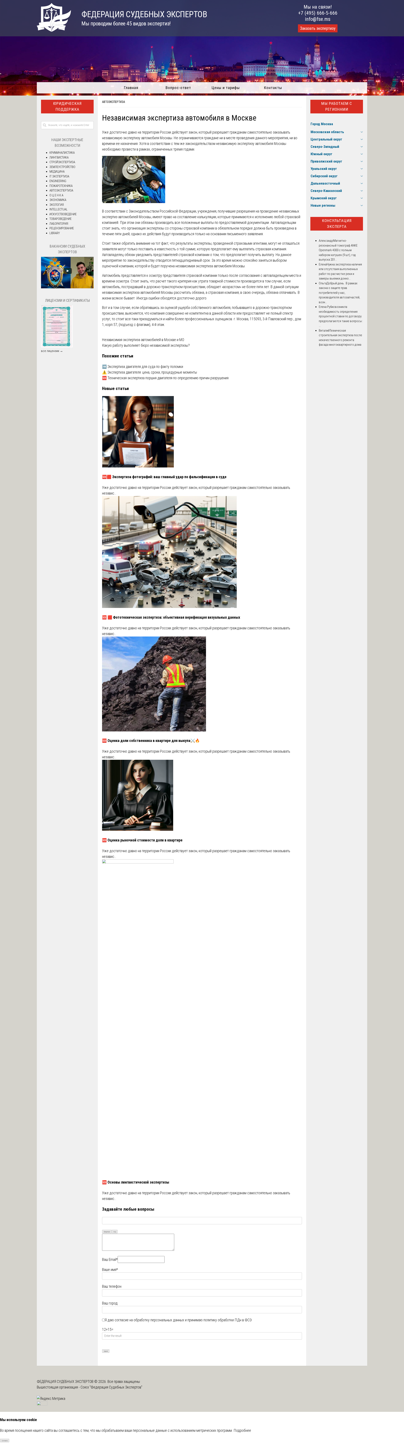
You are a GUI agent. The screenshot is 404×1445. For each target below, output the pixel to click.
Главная (131, 87)
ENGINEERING (57, 181)
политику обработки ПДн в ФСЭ (227, 1320)
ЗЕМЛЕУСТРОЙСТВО (62, 167)
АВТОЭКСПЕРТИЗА (113, 102)
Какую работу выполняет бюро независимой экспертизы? (146, 345)
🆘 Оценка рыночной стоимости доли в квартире (142, 840)
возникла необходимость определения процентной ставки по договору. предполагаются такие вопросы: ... (341, 316)
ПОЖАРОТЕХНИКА (61, 186)
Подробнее (242, 1430)
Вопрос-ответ (178, 87)
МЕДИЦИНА (57, 171)
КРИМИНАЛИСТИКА (62, 153)
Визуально (107, 1232)
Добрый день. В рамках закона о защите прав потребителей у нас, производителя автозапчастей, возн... (339, 292)
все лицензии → (52, 351)
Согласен (5, 1441)
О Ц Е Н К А (56, 195)
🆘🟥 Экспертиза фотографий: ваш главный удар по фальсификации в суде (164, 477)
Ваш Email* (110, 1259)
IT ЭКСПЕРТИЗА (59, 176)
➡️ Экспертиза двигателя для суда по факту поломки (142, 366)
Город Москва (322, 124)
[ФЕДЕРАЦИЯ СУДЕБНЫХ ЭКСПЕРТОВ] (54, 30)
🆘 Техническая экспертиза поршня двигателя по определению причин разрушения (165, 378)
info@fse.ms (317, 19)
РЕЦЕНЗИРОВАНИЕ (61, 228)
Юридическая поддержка (67, 106)
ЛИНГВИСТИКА (59, 157)
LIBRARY (54, 233)
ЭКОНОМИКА (57, 200)
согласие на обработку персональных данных (149, 1320)
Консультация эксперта (337, 223)
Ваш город (110, 1303)
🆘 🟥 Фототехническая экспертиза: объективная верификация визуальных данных (171, 617)
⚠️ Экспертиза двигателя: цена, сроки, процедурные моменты (149, 372)
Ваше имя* (110, 1269)
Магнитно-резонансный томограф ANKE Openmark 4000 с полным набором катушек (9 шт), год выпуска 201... (338, 250)
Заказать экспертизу (317, 28)
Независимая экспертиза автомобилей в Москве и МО (143, 339)
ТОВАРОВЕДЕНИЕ (60, 219)
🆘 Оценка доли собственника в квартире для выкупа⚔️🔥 (151, 740)
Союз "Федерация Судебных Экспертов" (111, 1387)
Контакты (273, 87)
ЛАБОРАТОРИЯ (58, 224)
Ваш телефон (111, 1286)
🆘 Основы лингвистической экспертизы (135, 1182)
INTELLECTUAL (58, 209)
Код (115, 1232)
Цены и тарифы (225, 87)
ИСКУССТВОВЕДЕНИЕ (63, 214)
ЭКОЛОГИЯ (56, 205)
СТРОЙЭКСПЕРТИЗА (62, 162)
